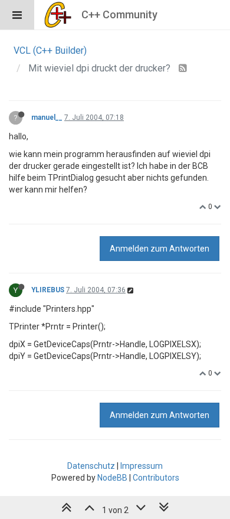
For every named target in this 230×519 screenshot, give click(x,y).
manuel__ (47, 117)
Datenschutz (91, 466)
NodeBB (112, 477)
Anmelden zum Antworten (159, 248)
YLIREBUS (47, 290)
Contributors (156, 477)
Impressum (141, 466)
